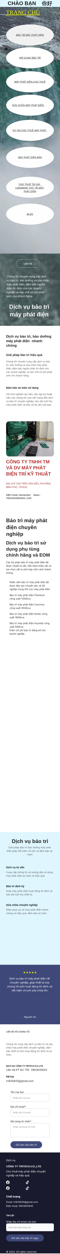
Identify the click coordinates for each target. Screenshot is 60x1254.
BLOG (30, 214)
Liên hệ (28, 263)
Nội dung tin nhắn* (20, 1121)
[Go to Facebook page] (8, 1182)
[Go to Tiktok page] (27, 1182)
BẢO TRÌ (36, 57)
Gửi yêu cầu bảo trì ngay (25, 1237)
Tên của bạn (17, 1091)
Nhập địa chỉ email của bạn (21, 1221)
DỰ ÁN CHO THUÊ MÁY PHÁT (30, 130)
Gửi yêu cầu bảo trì (26, 1144)
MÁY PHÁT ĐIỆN (34, 105)
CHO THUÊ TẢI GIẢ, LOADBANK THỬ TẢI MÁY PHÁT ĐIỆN (30, 188)
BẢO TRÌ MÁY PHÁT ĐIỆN (30, 35)
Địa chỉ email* (18, 1106)
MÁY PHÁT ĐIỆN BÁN (30, 157)
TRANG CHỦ (23, 12)
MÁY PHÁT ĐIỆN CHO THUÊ (30, 81)
